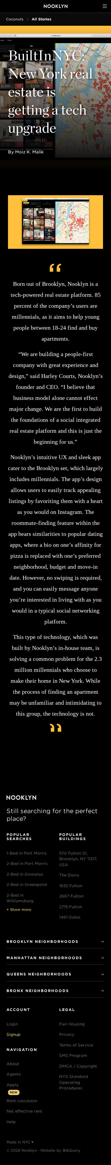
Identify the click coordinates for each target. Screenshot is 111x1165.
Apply (13, 1085)
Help (11, 1122)
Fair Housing (72, 1024)
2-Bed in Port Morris (27, 863)
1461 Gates (70, 917)
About (13, 1064)
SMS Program (73, 1055)
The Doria (69, 875)
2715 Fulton (70, 907)
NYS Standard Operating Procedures (73, 1082)
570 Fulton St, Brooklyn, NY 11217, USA (78, 859)
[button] (29, 1024)
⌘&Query (71, 1150)
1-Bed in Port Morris (27, 853)
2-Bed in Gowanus (25, 874)
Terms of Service (76, 1045)
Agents (14, 1074)
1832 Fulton (70, 886)
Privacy (66, 1034)
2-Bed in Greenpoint (27, 884)
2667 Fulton (71, 896)
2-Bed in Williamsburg (20, 898)
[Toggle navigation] (105, 6)
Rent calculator (22, 1101)
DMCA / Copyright (78, 1066)
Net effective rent (24, 1111)
